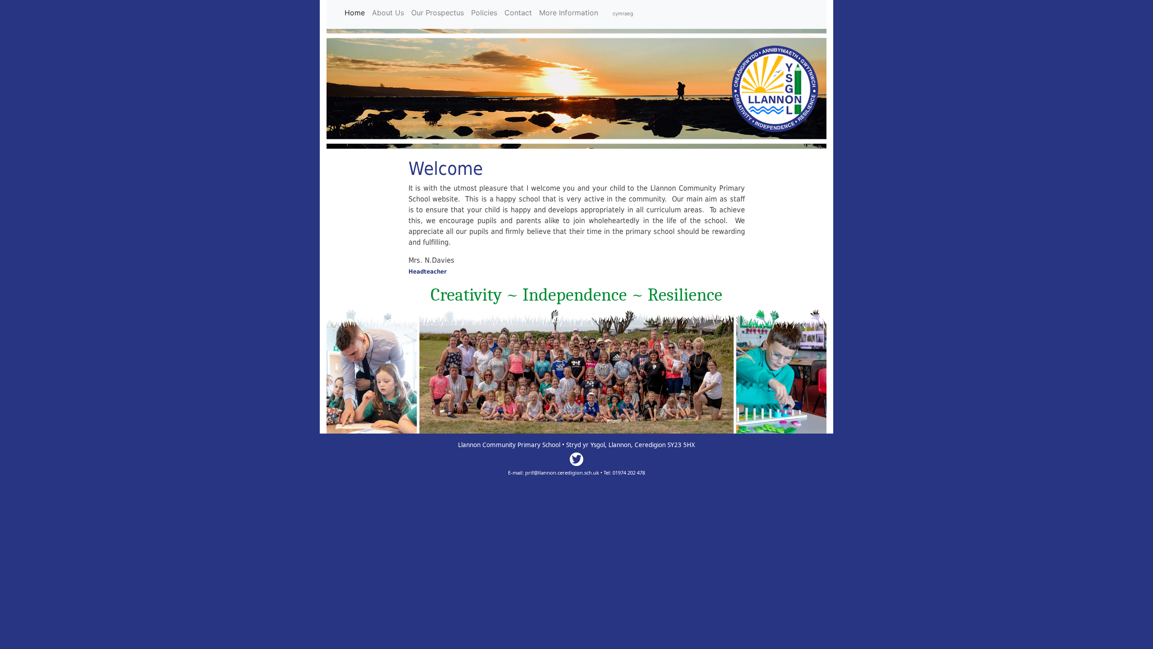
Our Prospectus (437, 12)
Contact (518, 12)
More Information (568, 12)
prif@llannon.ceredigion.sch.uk (562, 472)
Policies (484, 12)
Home (356, 12)
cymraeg (623, 13)
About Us (388, 12)
